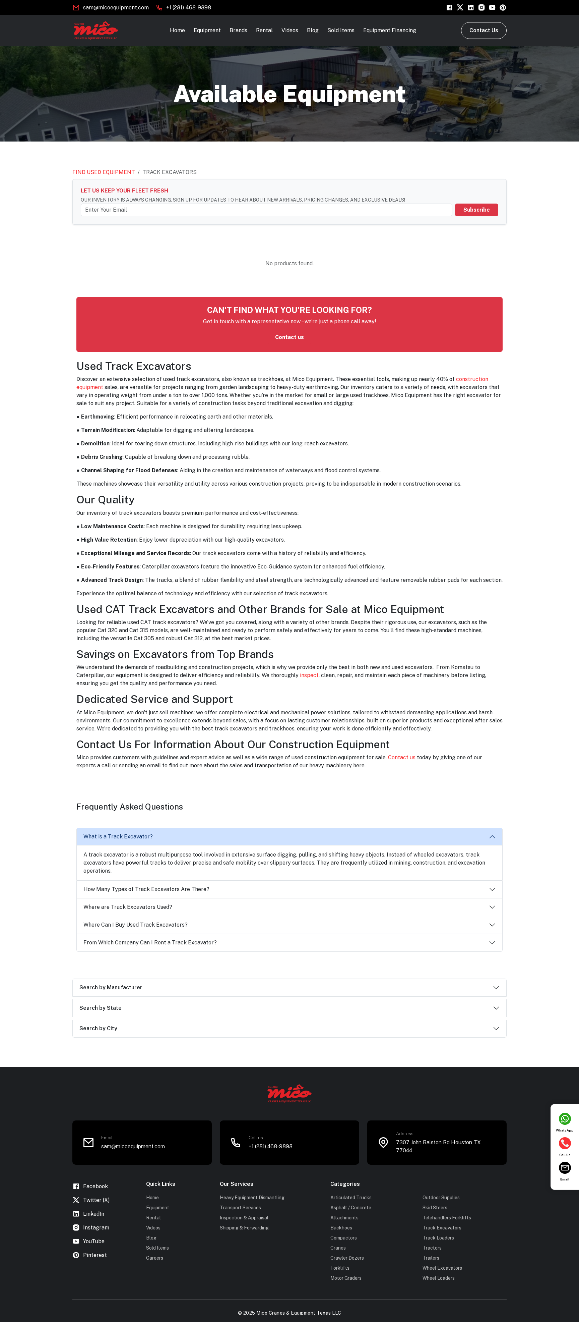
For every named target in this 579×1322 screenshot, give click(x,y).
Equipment (207, 30)
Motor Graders (346, 1278)
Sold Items (341, 30)
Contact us (289, 337)
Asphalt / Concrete (350, 1207)
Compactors (343, 1238)
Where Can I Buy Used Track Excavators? (135, 925)
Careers (154, 1258)
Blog (313, 30)
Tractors (432, 1248)
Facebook (95, 1186)
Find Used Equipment (103, 172)
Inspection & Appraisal (244, 1217)
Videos (289, 30)
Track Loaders (438, 1238)
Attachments (344, 1217)
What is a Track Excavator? (118, 836)
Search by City (98, 1028)
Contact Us (483, 30)
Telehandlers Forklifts (447, 1217)
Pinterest (95, 1255)
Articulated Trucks (351, 1197)
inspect (309, 675)
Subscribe (476, 210)
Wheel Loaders (439, 1278)
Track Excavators (442, 1227)
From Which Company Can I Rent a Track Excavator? (150, 942)
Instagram (96, 1227)
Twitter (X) (96, 1200)
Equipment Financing (389, 30)
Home (177, 30)
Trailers (431, 1258)
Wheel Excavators (442, 1268)
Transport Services (240, 1207)
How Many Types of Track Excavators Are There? (146, 889)
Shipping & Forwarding (244, 1227)
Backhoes (341, 1227)
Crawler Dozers (347, 1258)
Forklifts (339, 1268)
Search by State (100, 1008)
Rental (264, 30)
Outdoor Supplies (441, 1197)
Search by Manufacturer (110, 987)
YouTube (94, 1241)
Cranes (338, 1248)
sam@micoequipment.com (116, 7)
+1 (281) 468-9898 (188, 7)
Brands (238, 30)
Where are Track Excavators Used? (127, 907)
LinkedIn (93, 1214)
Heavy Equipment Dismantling (252, 1197)
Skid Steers (435, 1207)
